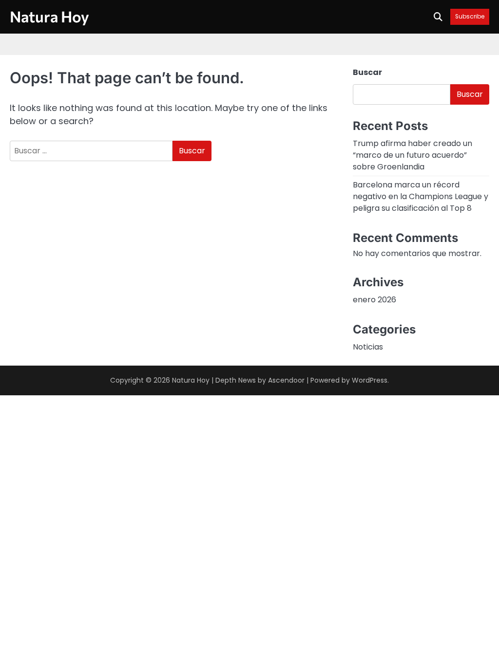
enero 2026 (374, 299)
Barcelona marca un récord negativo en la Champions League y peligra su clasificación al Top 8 (420, 196)
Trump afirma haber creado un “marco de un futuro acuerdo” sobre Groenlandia (412, 155)
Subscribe (469, 17)
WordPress (369, 380)
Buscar (367, 72)
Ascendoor (286, 380)
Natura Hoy (49, 16)
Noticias (368, 346)
